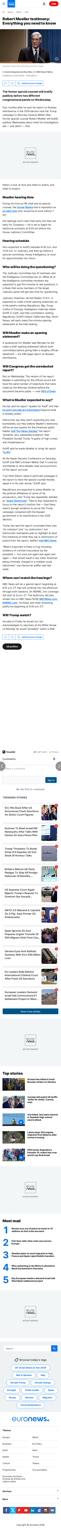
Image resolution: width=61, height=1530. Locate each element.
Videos (35, 1463)
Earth (5, 1450)
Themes (7, 1430)
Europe (6, 1437)
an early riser (10, 211)
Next (34, 1450)
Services (7, 1491)
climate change (43, 1382)
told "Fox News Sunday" (24, 431)
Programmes (9, 1469)
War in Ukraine (24, 1375)
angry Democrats (17, 500)
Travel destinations (30, 1405)
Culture (6, 1463)
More (5, 1499)
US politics (12, 646)
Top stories (13, 1073)
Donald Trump (17, 1382)
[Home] (3, 12)
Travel (35, 1456)
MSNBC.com (10, 602)
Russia (12, 1397)
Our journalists (39, 1469)
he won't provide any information (21, 409)
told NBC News (47, 540)
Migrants (47, 1397)
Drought (11, 1390)
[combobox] (30, 1348)
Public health (32, 1390)
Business (7, 1443)
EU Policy (37, 1443)
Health (6, 1456)
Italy (43, 1375)
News (10, 12)
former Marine (25, 207)
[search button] (54, 1348)
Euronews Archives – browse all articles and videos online (14, 1479)
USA (26, 12)
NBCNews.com (48, 599)
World (18, 12)
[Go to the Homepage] (11, 3)
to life (6, 452)
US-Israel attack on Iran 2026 (30, 1367)
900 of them (48, 391)
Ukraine (29, 1397)
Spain (51, 1390)
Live (54, 3)
